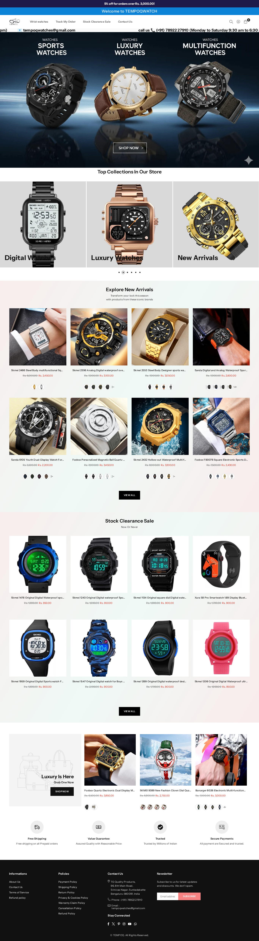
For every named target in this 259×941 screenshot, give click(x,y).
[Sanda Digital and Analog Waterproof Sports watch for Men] (221, 336)
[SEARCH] (231, 21)
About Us (14, 881)
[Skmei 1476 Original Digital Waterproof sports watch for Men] (37, 564)
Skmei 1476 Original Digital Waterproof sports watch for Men (47, 597)
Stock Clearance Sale (97, 21)
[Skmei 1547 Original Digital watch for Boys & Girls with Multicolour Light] (99, 648)
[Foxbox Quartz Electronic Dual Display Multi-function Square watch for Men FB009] (110, 760)
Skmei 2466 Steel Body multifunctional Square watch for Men (47, 370)
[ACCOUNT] (238, 21)
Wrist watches (39, 21)
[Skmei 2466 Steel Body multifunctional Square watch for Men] (37, 336)
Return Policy (66, 892)
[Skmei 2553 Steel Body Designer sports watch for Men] (160, 336)
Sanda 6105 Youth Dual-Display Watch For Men (39, 459)
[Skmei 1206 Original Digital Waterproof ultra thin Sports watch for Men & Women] (221, 648)
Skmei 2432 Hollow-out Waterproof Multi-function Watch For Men (173, 459)
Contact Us (125, 21)
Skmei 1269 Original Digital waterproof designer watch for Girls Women (175, 681)
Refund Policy (66, 913)
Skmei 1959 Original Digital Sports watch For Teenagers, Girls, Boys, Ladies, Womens (61, 681)
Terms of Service (19, 892)
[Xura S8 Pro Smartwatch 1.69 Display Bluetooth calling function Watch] (221, 564)
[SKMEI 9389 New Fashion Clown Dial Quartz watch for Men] (165, 760)
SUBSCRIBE (189, 896)
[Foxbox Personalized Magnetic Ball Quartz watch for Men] (99, 426)
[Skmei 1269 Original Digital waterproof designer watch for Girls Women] (160, 648)
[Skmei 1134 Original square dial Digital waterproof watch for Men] (160, 564)
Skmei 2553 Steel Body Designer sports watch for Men (165, 370)
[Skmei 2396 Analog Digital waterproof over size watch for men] (99, 336)
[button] (245, 21)
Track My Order (65, 21)
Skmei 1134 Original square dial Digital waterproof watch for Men (171, 597)
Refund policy (17, 897)
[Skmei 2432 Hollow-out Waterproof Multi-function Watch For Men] (160, 426)
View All (129, 495)
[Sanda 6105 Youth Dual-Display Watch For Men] (37, 426)
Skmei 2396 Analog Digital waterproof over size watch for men (109, 370)
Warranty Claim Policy (71, 902)
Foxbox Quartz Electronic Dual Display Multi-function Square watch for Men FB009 (134, 790)
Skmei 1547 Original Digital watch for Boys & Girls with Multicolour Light (115, 681)
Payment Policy (67, 881)
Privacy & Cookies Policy (73, 897)
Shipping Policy (67, 887)
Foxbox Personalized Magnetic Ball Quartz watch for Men (106, 459)
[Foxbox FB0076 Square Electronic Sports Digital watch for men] (221, 426)
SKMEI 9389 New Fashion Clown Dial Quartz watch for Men (175, 790)
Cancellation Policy (69, 908)
